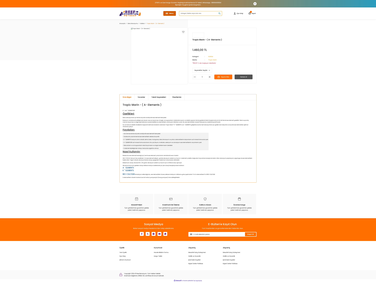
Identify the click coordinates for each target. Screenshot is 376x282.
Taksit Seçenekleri (158, 97)
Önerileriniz (176, 97)
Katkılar (210, 57)
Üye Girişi (122, 256)
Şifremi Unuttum (125, 260)
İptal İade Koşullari (194, 260)
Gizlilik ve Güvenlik (194, 256)
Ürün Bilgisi (127, 97)
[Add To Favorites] (183, 32)
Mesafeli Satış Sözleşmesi (197, 252)
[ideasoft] (178, 281)
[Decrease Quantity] (194, 76)
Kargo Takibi (158, 256)
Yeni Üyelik (123, 252)
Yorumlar (141, 97)
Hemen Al (243, 77)
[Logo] (130, 13)
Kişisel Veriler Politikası (195, 264)
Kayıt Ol (250, 234)
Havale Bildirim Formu (161, 252)
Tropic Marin (212, 60)
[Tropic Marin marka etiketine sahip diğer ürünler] (198, 35)
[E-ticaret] (187, 281)
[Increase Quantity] (209, 76)
